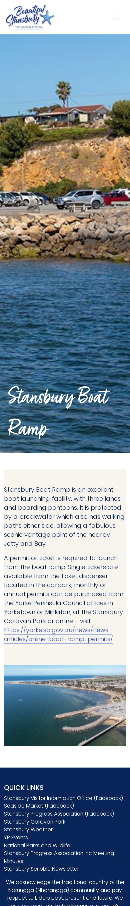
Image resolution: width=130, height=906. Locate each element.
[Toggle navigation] (117, 17)
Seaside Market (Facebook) (39, 806)
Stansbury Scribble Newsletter (41, 869)
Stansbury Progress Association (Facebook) (59, 814)
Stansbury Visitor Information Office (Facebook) (63, 798)
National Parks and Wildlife (37, 845)
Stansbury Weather (28, 829)
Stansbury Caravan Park (34, 822)
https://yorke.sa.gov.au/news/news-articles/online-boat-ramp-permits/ (58, 634)
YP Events (16, 837)
